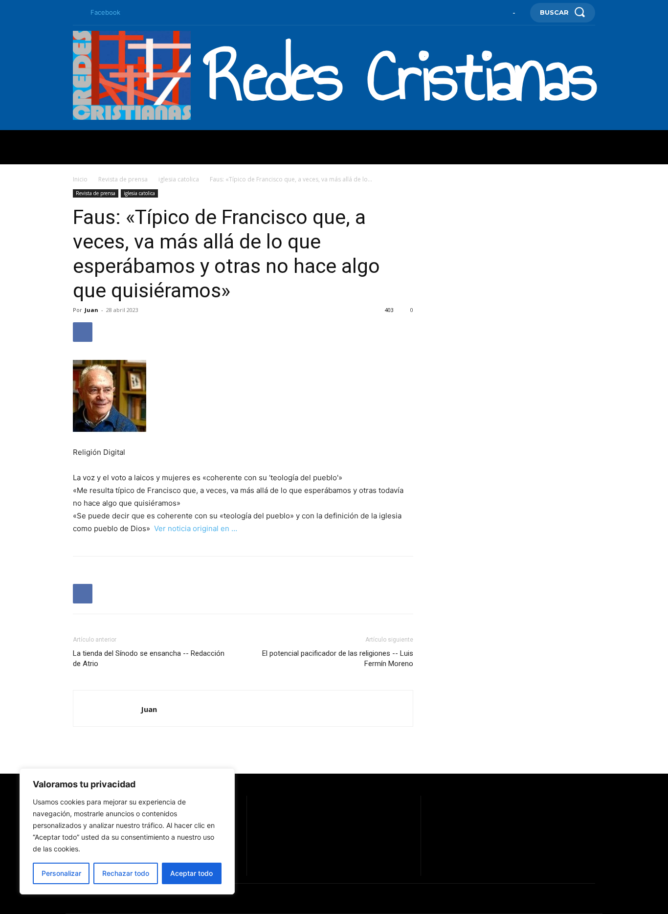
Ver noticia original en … (195, 528)
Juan (91, 309)
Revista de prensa (123, 179)
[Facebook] (77, 13)
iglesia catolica (178, 179)
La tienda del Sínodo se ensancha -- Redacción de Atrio (148, 658)
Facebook (105, 12)
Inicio (80, 179)
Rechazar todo (125, 873)
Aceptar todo (191, 873)
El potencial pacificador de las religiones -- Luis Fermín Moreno (337, 658)
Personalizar (61, 873)
